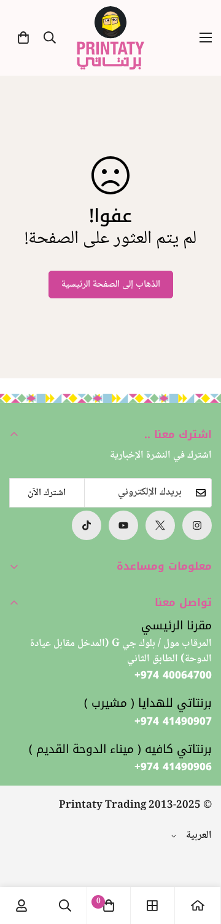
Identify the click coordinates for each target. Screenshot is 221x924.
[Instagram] (197, 525)
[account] (21, 905)
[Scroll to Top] (22, 858)
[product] (197, 905)
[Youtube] (123, 525)
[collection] (152, 905)
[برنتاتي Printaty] (110, 38)
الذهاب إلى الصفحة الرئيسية (110, 284)
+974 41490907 (173, 722)
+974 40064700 (173, 675)
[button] (23, 37)
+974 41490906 (173, 767)
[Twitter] (160, 525)
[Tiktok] (86, 525)
